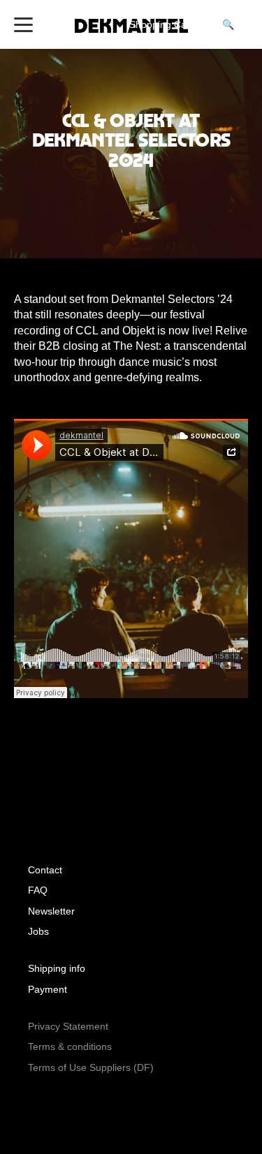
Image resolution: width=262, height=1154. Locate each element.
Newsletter (51, 911)
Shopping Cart (168, 24)
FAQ (38, 890)
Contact (45, 869)
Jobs (38, 931)
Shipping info (56, 968)
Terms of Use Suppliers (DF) (91, 1067)
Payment (47, 989)
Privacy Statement (68, 1026)
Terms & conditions (70, 1046)
